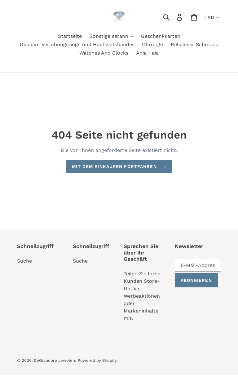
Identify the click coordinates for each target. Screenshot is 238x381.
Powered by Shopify (97, 360)
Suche (24, 261)
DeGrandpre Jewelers (55, 360)
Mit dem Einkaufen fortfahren (114, 166)
